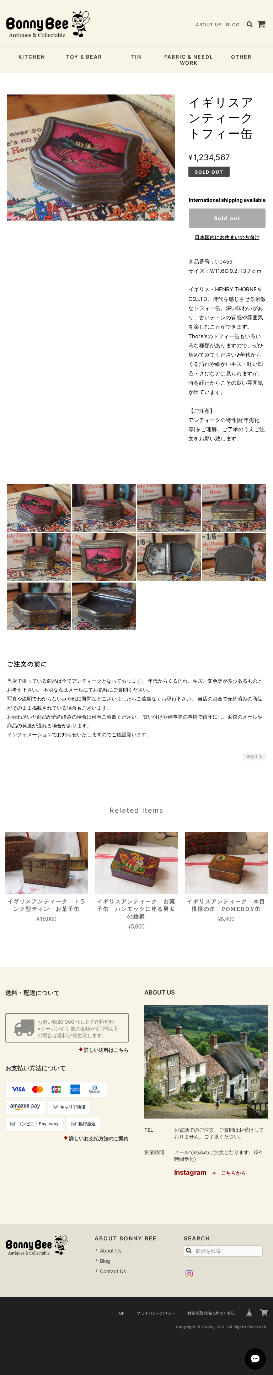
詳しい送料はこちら (106, 1050)
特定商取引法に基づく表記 (211, 1313)
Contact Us (113, 1271)
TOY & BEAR (84, 57)
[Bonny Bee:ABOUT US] (206, 1062)
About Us (209, 24)
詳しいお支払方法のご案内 (99, 1138)
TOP (120, 1313)
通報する (254, 756)
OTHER (241, 57)
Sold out (227, 218)
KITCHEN (31, 57)
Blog (233, 24)
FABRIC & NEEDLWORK (188, 60)
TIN (136, 57)
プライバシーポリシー (156, 1313)
